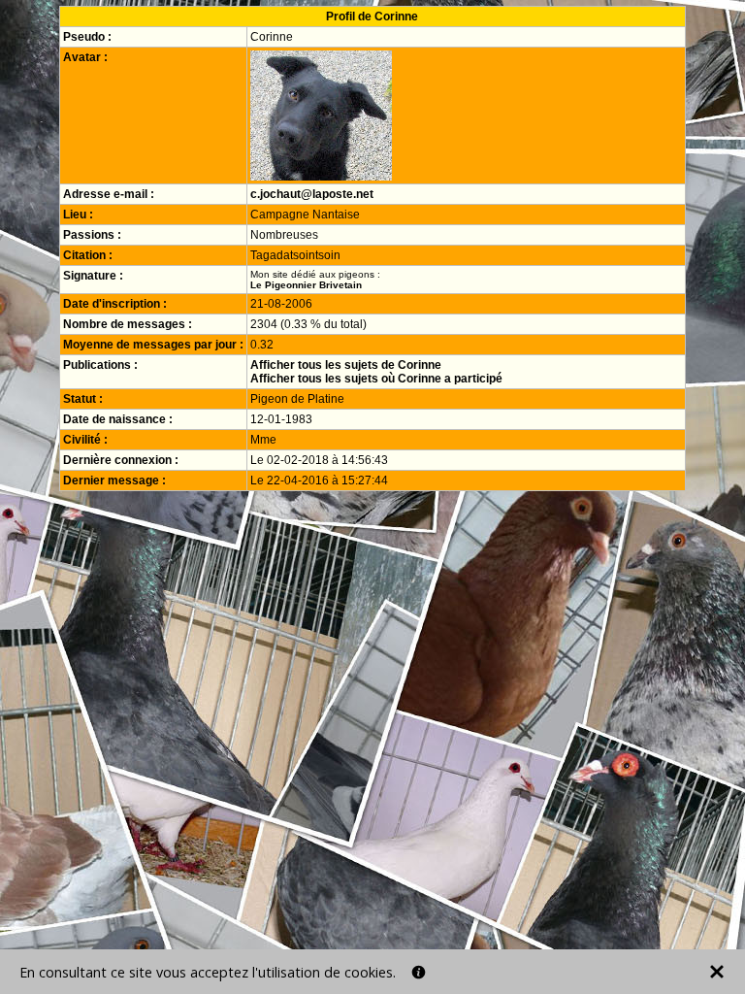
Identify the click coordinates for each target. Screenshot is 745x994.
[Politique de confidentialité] (418, 972)
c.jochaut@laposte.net (311, 194)
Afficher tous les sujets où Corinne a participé (376, 378)
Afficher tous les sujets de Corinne (345, 365)
